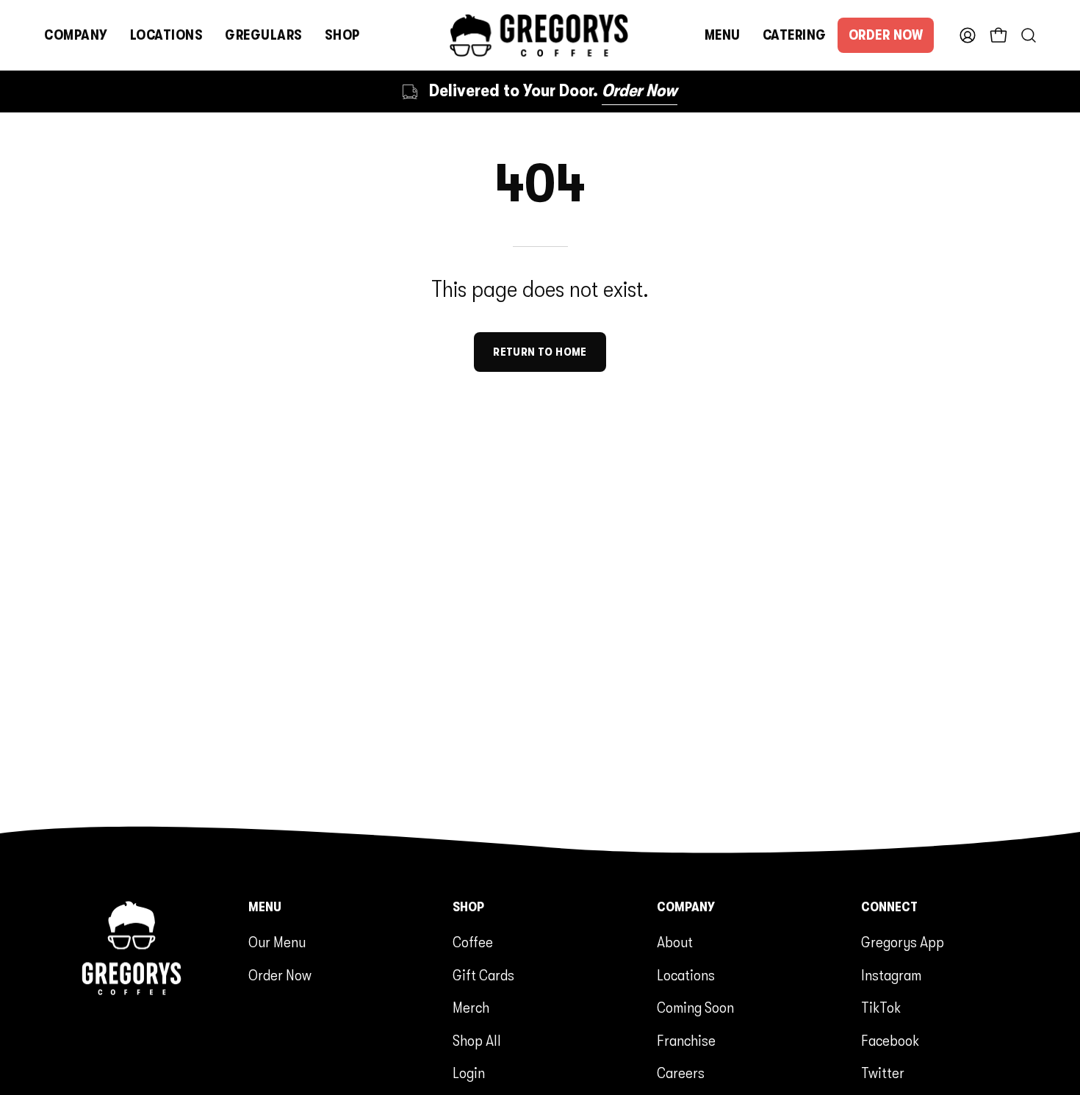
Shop (468, 907)
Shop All (477, 1040)
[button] (76, 35)
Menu (264, 907)
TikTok (881, 1007)
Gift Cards (483, 975)
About (675, 942)
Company (686, 907)
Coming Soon (695, 1007)
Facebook (890, 1040)
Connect (889, 907)
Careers (681, 1073)
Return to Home (540, 352)
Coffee (473, 942)
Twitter (882, 1073)
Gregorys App (902, 942)
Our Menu (277, 942)
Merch (471, 1007)
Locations (686, 975)
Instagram (891, 975)
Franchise (686, 1040)
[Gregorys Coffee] (540, 35)
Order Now (280, 975)
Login (469, 1073)
